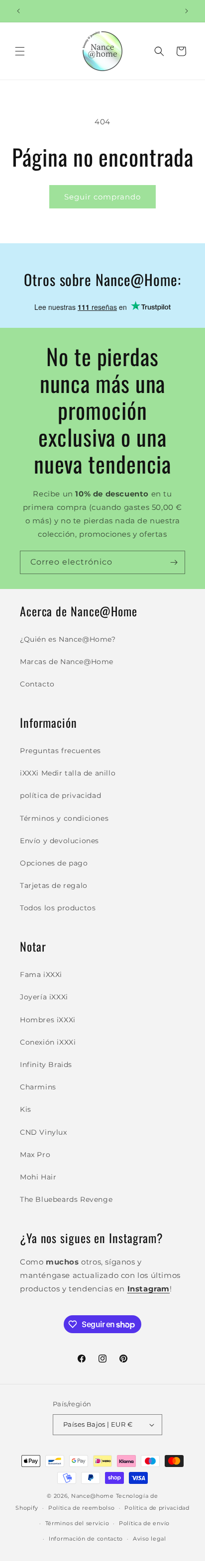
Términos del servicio (77, 1523)
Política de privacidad (156, 1507)
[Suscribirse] (174, 562)
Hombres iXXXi (48, 1019)
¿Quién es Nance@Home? (68, 639)
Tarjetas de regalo (54, 885)
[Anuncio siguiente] (187, 11)
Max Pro (35, 1154)
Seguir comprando (102, 196)
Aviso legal (149, 1538)
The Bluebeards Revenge (66, 1199)
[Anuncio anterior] (18, 11)
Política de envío (144, 1523)
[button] (20, 51)
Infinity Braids (46, 1064)
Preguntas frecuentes (60, 750)
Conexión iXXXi (48, 1042)
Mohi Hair (38, 1176)
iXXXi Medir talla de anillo (67, 773)
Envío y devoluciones (59, 840)
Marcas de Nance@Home (66, 661)
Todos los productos (58, 907)
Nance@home (92, 1495)
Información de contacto (86, 1538)
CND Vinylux (43, 1132)
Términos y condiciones (64, 818)
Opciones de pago (54, 863)
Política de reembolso (81, 1507)
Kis (25, 1109)
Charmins (38, 1086)
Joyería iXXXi (44, 996)
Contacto (37, 684)
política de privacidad (60, 795)
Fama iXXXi (41, 974)
